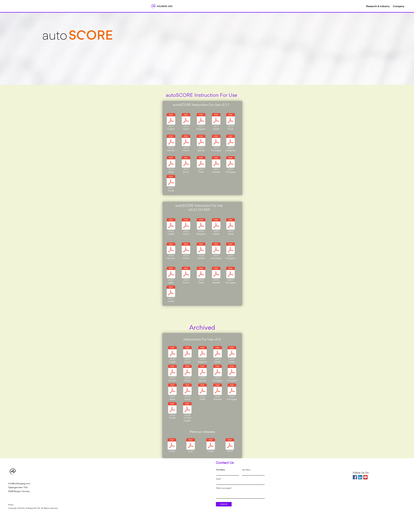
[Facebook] (355, 477)
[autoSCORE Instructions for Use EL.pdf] (230, 119)
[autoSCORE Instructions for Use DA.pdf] (216, 119)
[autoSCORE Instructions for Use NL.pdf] (186, 162)
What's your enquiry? (224, 488)
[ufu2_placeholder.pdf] (230, 444)
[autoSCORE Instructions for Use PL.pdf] (201, 162)
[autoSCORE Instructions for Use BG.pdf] (201, 119)
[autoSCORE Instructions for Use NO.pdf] (216, 140)
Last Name (246, 470)
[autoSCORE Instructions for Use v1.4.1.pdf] (190, 444)
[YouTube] (365, 477)
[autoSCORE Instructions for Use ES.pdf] (201, 140)
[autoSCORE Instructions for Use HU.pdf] (230, 140)
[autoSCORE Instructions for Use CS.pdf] (186, 119)
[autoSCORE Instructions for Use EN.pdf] (171, 119)
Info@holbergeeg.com (19, 483)
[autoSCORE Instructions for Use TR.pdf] (171, 180)
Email (218, 479)
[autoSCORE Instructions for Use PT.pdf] (230, 162)
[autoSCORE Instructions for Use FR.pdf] (186, 140)
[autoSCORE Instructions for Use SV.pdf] (216, 162)
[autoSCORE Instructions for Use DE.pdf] (171, 140)
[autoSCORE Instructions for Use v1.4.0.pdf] (172, 444)
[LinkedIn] (360, 477)
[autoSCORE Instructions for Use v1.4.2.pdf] (211, 444)
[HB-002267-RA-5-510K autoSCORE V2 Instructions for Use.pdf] (187, 408)
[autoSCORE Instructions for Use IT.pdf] (171, 162)
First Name (220, 470)
